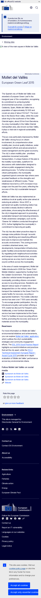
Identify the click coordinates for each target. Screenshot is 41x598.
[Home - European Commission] (7, 7)
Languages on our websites (13, 532)
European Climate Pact (11, 492)
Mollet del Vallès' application (27, 336)
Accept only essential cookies (24, 592)
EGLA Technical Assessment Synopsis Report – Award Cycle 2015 (19, 353)
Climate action (7, 483)
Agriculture (6, 474)
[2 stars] (6, 397)
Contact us (6, 523)
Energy (5, 488)
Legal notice (7, 546)
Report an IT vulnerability (12, 527)
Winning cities (9, 42)
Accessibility (7, 457)
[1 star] (4, 397)
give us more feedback (14, 403)
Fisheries (5, 479)
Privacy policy (7, 541)
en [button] (31, 7)
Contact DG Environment (12, 445)
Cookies (5, 537)
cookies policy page (17, 568)
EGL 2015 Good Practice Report (25, 344)
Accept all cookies (19, 585)
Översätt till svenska (15, 27)
